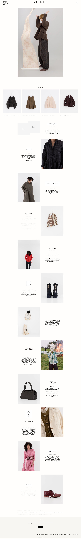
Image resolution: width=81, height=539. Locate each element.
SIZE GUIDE (54, 534)
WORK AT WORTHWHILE (75, 534)
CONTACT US (42, 534)
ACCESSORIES (5, 3)
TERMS (65, 534)
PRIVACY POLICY (69, 534)
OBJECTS (4, 4)
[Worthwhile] (40, 2)
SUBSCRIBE (40, 527)
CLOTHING (5, 2)
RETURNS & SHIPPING (60, 534)
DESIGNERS (5, 1)
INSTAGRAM (46, 534)
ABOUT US (38, 534)
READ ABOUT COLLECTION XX (28, 364)
